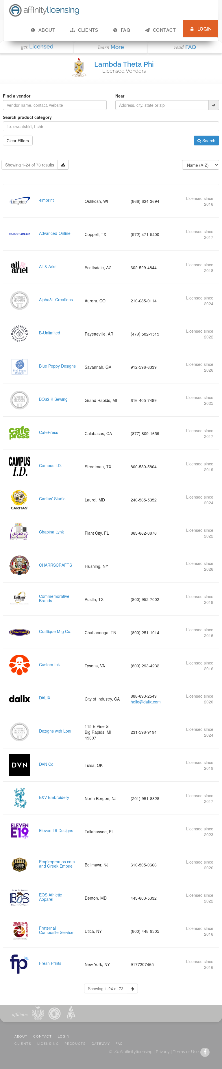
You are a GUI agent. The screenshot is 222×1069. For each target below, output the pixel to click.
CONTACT (42, 1036)
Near (119, 96)
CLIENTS (23, 1044)
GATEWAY (101, 1044)
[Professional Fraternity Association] (70, 1013)
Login (204, 29)
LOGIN (64, 1036)
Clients (88, 30)
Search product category (27, 117)
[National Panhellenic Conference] (38, 1013)
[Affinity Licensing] (44, 10)
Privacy (163, 1051)
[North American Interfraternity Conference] (54, 1013)
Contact (164, 30)
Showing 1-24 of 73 (105, 988)
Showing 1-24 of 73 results (29, 165)
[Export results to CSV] (63, 165)
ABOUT (20, 1036)
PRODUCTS (75, 1044)
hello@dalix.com (146, 702)
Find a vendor (16, 96)
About (46, 30)
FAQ (125, 30)
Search (208, 140)
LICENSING (48, 1044)
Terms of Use (186, 1051)
